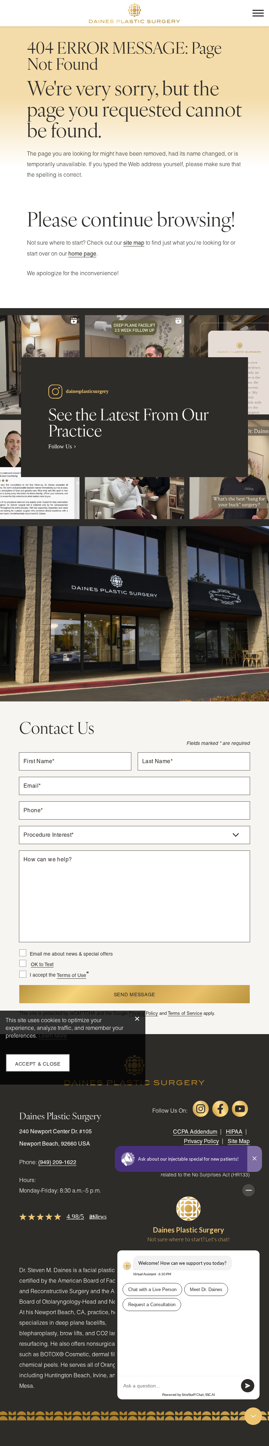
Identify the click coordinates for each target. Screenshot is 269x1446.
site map (133, 242)
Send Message (134, 994)
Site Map (239, 1141)
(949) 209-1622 (57, 1162)
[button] (258, 13)
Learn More (53, 1035)
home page (82, 253)
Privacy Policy (201, 1141)
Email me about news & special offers (71, 953)
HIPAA (234, 1131)
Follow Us (60, 446)
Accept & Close (38, 1064)
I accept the (37, 975)
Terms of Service (185, 1013)
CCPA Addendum (195, 1131)
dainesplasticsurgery (87, 391)
